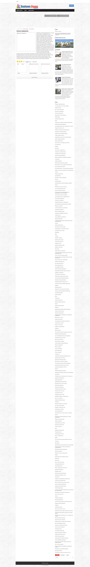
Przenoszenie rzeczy (59, 392)
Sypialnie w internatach (59, 272)
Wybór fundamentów (58, 218)
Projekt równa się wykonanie (60, 250)
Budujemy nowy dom (59, 247)
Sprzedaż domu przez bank (60, 357)
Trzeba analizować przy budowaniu (61, 207)
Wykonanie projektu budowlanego (61, 449)
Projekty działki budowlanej (66, 77)
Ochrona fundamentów (59, 113)
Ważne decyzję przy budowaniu (60, 532)
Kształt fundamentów (59, 292)
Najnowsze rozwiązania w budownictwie (62, 129)
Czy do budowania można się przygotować (62, 335)
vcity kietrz (46, 563)
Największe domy (58, 471)
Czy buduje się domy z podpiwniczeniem (62, 196)
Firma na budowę (58, 352)
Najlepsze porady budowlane (60, 503)
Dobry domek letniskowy (59, 311)
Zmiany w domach (58, 426)
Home (17, 1)
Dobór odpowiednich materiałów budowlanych (63, 157)
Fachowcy (57, 441)
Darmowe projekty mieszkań (60, 301)
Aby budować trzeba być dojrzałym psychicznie (63, 332)
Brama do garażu (58, 346)
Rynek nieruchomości (59, 140)
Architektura (57, 159)
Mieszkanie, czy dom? (59, 317)
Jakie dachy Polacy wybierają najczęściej (62, 283)
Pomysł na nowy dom (59, 324)
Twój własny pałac (58, 528)
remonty (18, 15)
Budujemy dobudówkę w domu (60, 475)
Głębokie (56, 285)
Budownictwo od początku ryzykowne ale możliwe (64, 510)
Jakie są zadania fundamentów (60, 484)
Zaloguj (71, 5)
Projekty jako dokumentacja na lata (67, 51)
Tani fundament (58, 144)
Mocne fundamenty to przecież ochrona (62, 482)
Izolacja (19, 73)
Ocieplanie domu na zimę (59, 394)
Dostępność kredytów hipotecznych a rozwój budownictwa (63, 417)
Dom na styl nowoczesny (59, 462)
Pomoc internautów (58, 348)
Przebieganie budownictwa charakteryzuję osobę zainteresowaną (63, 221)
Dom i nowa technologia (59, 109)
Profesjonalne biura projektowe (60, 124)
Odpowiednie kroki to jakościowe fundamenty (63, 137)
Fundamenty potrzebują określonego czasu (62, 355)
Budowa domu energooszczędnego (61, 361)
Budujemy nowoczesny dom (60, 407)
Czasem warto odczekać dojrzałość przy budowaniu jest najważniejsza (64, 490)
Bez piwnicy (57, 443)
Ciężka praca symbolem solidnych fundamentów (63, 122)
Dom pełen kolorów (58, 550)
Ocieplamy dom (58, 215)
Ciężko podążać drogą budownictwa (61, 343)
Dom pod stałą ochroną (59, 263)
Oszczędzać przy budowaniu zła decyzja (62, 321)
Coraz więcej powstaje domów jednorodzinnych (63, 501)
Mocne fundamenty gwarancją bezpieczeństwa (63, 439)
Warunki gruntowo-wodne (59, 305)
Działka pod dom (58, 107)
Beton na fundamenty (59, 344)
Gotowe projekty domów (59, 433)
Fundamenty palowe (58, 507)
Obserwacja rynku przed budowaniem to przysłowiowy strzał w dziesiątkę (62, 193)
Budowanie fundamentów (59, 424)
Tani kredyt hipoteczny (59, 265)
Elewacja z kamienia (58, 205)
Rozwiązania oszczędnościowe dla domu (62, 492)
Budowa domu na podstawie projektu (67, 88)
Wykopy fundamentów (59, 225)
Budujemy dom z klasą (59, 239)
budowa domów (31, 10)
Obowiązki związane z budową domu (61, 396)
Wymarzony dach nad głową (60, 519)
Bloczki (56, 414)
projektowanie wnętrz (30, 13)
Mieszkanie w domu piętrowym (60, 115)
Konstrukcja (57, 374)
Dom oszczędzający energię (60, 523)
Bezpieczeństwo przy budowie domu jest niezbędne (64, 444)
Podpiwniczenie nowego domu (60, 153)
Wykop (56, 303)
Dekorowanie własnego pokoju (60, 359)
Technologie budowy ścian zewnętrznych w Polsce (64, 126)
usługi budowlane (24, 15)
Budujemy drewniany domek (60, 534)
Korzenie (56, 179)
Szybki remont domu (58, 300)
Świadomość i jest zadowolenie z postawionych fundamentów (63, 315)
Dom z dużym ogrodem (59, 544)
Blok (56, 234)
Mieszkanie (57, 248)
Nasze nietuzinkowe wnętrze (60, 190)
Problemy (56, 505)
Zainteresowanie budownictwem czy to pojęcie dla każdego (64, 515)
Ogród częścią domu (58, 319)
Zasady (56, 223)
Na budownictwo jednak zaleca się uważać (62, 270)
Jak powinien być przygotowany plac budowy (63, 204)
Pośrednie (57, 401)
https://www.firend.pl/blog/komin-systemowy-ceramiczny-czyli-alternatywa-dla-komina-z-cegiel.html (63, 34)
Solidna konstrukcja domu (59, 261)
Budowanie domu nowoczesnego (61, 383)
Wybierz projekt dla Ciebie (59, 245)
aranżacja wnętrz (20, 10)
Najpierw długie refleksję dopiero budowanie (62, 309)
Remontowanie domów (59, 339)
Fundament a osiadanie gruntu (60, 151)
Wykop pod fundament (59, 469)
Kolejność (57, 328)
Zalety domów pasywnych (59, 536)
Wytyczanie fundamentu (59, 387)
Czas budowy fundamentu (59, 530)
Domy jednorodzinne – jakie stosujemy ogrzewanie (64, 168)
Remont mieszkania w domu (60, 508)
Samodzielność (58, 175)
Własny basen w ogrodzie (59, 341)
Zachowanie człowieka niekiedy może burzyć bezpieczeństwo (63, 542)
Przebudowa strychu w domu (60, 337)
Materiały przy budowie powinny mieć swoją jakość (64, 372)
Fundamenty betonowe (59, 241)
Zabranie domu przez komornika (60, 186)
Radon (56, 437)
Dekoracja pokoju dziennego (60, 517)
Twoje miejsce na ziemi (59, 322)
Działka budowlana (58, 161)
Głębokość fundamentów (33, 73)
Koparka (56, 146)
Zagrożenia (57, 458)
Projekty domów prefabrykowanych (61, 133)
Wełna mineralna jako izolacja (60, 370)
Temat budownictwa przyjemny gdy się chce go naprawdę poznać (63, 253)
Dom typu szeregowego (59, 111)
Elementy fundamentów (44, 73)
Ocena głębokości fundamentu (60, 216)
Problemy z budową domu (59, 326)
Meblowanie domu (58, 287)
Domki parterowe (58, 294)
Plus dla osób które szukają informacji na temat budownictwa (63, 257)
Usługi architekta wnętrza (59, 135)
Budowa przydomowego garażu (60, 333)
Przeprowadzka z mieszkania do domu (62, 228)
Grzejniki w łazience (58, 237)
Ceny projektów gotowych (59, 198)
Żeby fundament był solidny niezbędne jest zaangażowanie (62, 447)
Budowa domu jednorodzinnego (60, 473)
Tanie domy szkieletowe (59, 200)
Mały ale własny (58, 330)
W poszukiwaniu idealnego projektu (61, 255)
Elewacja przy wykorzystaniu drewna (61, 276)
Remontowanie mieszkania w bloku (61, 162)
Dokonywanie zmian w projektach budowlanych (63, 164)
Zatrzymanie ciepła (58, 451)
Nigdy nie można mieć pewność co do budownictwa (64, 170)
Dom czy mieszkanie (59, 398)
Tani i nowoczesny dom (59, 494)
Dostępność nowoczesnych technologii (62, 289)
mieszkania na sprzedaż (20, 13)
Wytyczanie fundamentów (59, 419)
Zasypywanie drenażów (59, 209)
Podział (56, 172)
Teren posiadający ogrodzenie (60, 539)
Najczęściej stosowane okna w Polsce (62, 365)
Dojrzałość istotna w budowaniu (60, 177)
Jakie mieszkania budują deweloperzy (62, 278)
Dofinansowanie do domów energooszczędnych (63, 183)
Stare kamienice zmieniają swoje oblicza (62, 142)
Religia (56, 454)
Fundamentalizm (58, 181)
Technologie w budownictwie (60, 274)
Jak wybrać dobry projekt (59, 405)
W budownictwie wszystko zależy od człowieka (63, 412)
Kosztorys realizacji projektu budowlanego (62, 290)
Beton (56, 120)
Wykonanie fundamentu (59, 385)
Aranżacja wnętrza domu (59, 118)
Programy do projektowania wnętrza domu (62, 478)
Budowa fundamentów (59, 499)
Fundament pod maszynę (59, 390)
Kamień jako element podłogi (60, 226)
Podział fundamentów (59, 487)
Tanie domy (57, 476)
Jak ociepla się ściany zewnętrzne (61, 194)
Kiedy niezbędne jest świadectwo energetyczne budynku (63, 546)
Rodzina (56, 368)
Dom (56, 428)
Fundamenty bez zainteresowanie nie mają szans (64, 376)
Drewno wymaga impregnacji (60, 155)
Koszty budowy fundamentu (60, 166)
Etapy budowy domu (58, 379)
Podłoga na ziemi (58, 243)
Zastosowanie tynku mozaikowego (61, 259)
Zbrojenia (56, 307)
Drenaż (56, 184)
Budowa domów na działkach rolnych (61, 456)
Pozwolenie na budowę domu (60, 480)
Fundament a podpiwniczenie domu (61, 213)
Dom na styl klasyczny (59, 435)
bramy (25, 10)
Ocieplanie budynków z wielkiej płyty (61, 202)
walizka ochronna (58, 31)
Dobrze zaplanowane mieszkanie (61, 467)
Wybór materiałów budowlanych (60, 268)
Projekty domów (38, 13)
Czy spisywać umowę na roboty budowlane (62, 363)
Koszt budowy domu (58, 465)
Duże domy (57, 460)
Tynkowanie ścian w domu (59, 230)
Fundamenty (57, 298)
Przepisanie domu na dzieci (60, 422)
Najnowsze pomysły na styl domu (61, 403)
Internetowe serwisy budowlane (60, 131)
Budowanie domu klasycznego (60, 486)
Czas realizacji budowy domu (66, 64)
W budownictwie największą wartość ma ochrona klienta (63, 513)
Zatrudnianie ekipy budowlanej (60, 279)
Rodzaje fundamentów (59, 173)
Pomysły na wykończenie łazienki (61, 525)
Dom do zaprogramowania (59, 211)
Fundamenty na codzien (59, 409)
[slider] (21, 61)
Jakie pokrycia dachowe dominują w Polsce (63, 552)
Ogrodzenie (57, 232)
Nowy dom (57, 148)
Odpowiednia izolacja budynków (60, 381)
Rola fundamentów (58, 350)
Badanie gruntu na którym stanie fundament (63, 521)
